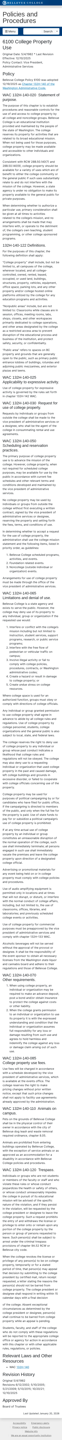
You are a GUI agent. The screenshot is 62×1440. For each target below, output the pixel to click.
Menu (12, 31)
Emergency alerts (40, 1423)
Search (48, 31)
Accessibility (19, 1423)
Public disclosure (41, 1427)
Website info (31, 1431)
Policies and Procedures (20, 17)
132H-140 (23, 1367)
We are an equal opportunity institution (31, 1435)
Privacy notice (19, 1427)
